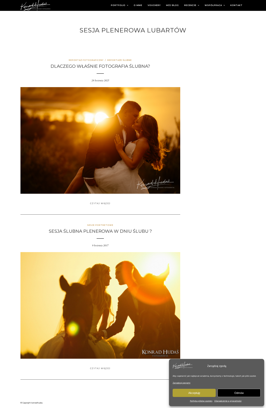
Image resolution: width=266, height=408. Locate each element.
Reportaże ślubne (119, 60)
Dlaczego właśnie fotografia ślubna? (100, 66)
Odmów (239, 392)
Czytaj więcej (100, 203)
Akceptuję (194, 392)
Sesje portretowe (100, 225)
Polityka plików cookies (201, 401)
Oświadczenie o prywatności (228, 401)
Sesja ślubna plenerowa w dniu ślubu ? (100, 231)
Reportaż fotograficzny (86, 60)
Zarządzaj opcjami (181, 383)
